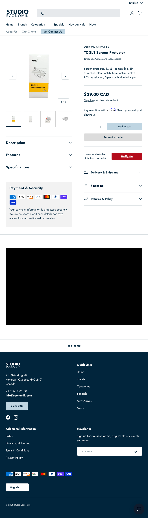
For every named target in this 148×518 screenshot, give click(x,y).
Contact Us (17, 406)
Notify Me (127, 156)
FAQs (9, 436)
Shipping (89, 100)
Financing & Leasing (18, 443)
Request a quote (113, 137)
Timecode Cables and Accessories (102, 59)
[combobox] (78, 13)
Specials (59, 24)
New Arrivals (76, 24)
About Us (12, 31)
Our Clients (29, 31)
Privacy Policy (14, 458)
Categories (83, 386)
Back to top (74, 345)
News (93, 24)
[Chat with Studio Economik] (139, 509)
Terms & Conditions (17, 450)
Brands (22, 24)
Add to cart (124, 126)
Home (10, 24)
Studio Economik (22, 504)
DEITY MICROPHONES (96, 46)
